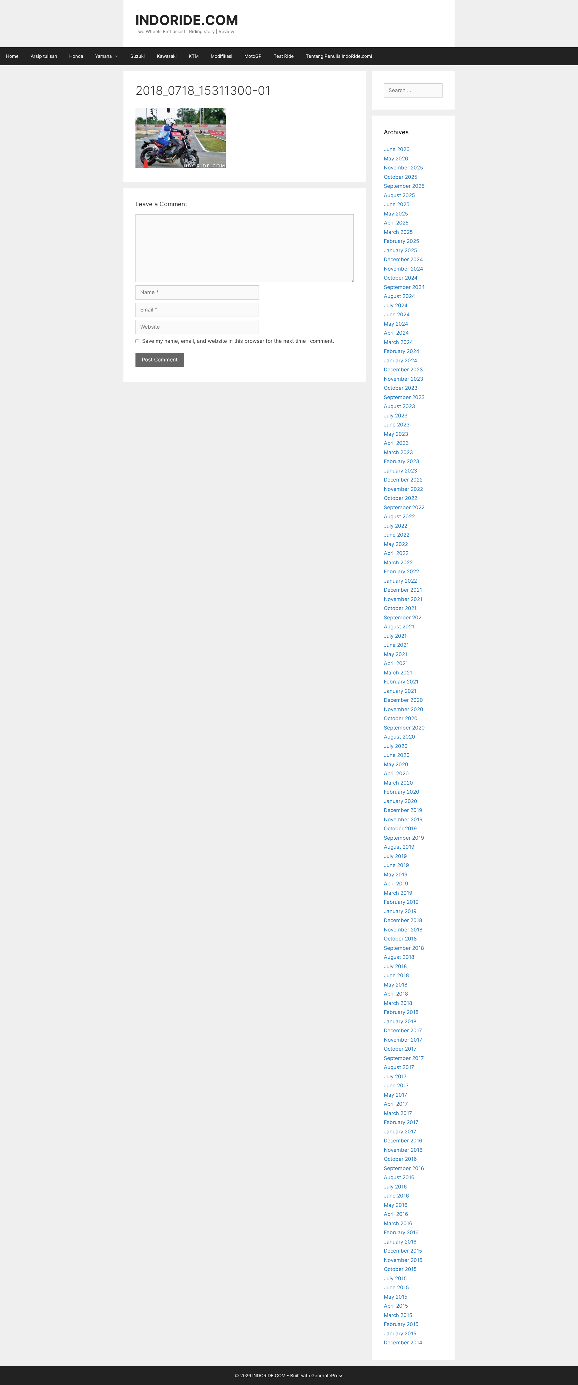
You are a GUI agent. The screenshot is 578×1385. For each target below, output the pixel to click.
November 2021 (403, 599)
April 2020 (396, 773)
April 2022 (396, 553)
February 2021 (401, 682)
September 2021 (404, 618)
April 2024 (396, 333)
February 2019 (401, 902)
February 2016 (401, 1232)
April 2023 (396, 443)
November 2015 (403, 1260)
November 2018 (403, 930)
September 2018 (404, 948)
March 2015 (398, 1315)
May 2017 (395, 1095)
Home (12, 56)
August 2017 (399, 1067)
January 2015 (400, 1334)
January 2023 (400, 471)
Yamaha (103, 56)
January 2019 (400, 911)
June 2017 (396, 1086)
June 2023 (397, 425)
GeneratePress (327, 1375)
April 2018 (396, 994)
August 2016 (399, 1177)
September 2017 (404, 1058)
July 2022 (395, 526)
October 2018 (400, 939)
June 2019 (396, 865)
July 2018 (395, 966)
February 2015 (401, 1324)
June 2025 (396, 204)
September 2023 (404, 397)
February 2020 (401, 792)
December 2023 (403, 370)
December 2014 (403, 1343)
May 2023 (396, 434)
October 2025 (400, 177)
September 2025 (404, 186)
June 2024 (397, 314)
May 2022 (396, 544)
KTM (194, 56)
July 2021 (395, 636)
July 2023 (396, 416)
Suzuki (137, 56)
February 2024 (401, 351)
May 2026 (396, 159)
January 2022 (400, 581)
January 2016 (400, 1242)
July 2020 (396, 746)
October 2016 (400, 1159)
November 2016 (403, 1150)
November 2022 (403, 489)
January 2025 (400, 250)
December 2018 (403, 920)
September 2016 (404, 1168)
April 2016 (396, 1214)
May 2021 (395, 654)
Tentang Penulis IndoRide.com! (339, 56)
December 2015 (403, 1251)
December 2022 (403, 480)
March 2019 (398, 893)
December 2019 (403, 810)
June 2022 (396, 535)
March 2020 (398, 783)
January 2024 (400, 361)
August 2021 (399, 627)
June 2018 (396, 975)
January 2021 (400, 691)
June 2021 (396, 645)
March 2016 (398, 1223)
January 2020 (400, 801)
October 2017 (400, 1049)
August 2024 (399, 296)
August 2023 (399, 406)
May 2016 (396, 1205)
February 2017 (401, 1122)
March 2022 (398, 562)
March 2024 (398, 342)
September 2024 (404, 287)
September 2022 (404, 507)
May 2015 (395, 1297)
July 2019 (395, 856)
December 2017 (403, 1030)
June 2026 (397, 149)
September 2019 (404, 838)
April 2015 (396, 1306)
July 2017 (395, 1077)
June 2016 (396, 1196)
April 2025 (396, 223)
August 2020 (399, 737)
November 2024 (403, 269)
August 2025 (399, 195)
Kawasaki (167, 56)
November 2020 (403, 709)
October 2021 (400, 608)
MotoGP (253, 56)
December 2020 (403, 700)
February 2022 (401, 572)
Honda (76, 56)
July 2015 (395, 1278)
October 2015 (400, 1269)
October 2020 (401, 718)
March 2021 (398, 673)
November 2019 (403, 819)
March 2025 (398, 232)
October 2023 (401, 388)
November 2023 (403, 379)
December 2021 (403, 590)
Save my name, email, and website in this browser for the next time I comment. (238, 341)
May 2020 (396, 764)
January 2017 (400, 1132)
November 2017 (403, 1040)
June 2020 (397, 755)
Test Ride (284, 56)
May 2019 (396, 875)
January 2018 (400, 1021)
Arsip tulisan (44, 56)
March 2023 (398, 452)
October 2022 (400, 498)
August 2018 (399, 957)
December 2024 (403, 259)
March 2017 (398, 1113)
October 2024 (401, 278)
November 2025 (403, 168)
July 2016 (395, 1187)
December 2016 (403, 1141)
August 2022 (399, 516)
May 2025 (396, 214)
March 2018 (398, 1003)
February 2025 (401, 241)
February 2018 (401, 1012)
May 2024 (396, 324)
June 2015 (396, 1287)
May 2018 (395, 985)
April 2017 (396, 1104)
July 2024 (396, 305)
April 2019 (396, 884)
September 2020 (404, 728)
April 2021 (396, 663)
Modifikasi (221, 56)
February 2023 (401, 461)
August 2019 (399, 847)
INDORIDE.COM (186, 20)
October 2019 (400, 829)
